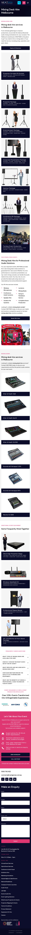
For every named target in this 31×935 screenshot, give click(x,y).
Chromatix (11, 932)
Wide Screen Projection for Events (10, 900)
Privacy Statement (6, 909)
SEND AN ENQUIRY (15, 754)
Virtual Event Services (7, 863)
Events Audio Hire (6, 894)
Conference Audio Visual (8, 869)
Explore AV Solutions (15, 48)
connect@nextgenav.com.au (11, 775)
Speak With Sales (15, 318)
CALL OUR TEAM (15, 759)
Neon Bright (19, 932)
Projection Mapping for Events (9, 903)
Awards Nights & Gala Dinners (9, 878)
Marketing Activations (7, 875)
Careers (3, 915)
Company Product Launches (9, 884)
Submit (15, 841)
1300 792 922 (6, 771)
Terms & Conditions (6, 906)
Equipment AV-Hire (6, 912)
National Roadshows (6, 881)
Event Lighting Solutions (7, 897)
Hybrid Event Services (7, 866)
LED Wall (3, 891)
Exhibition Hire (5, 872)
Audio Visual (4, 887)
